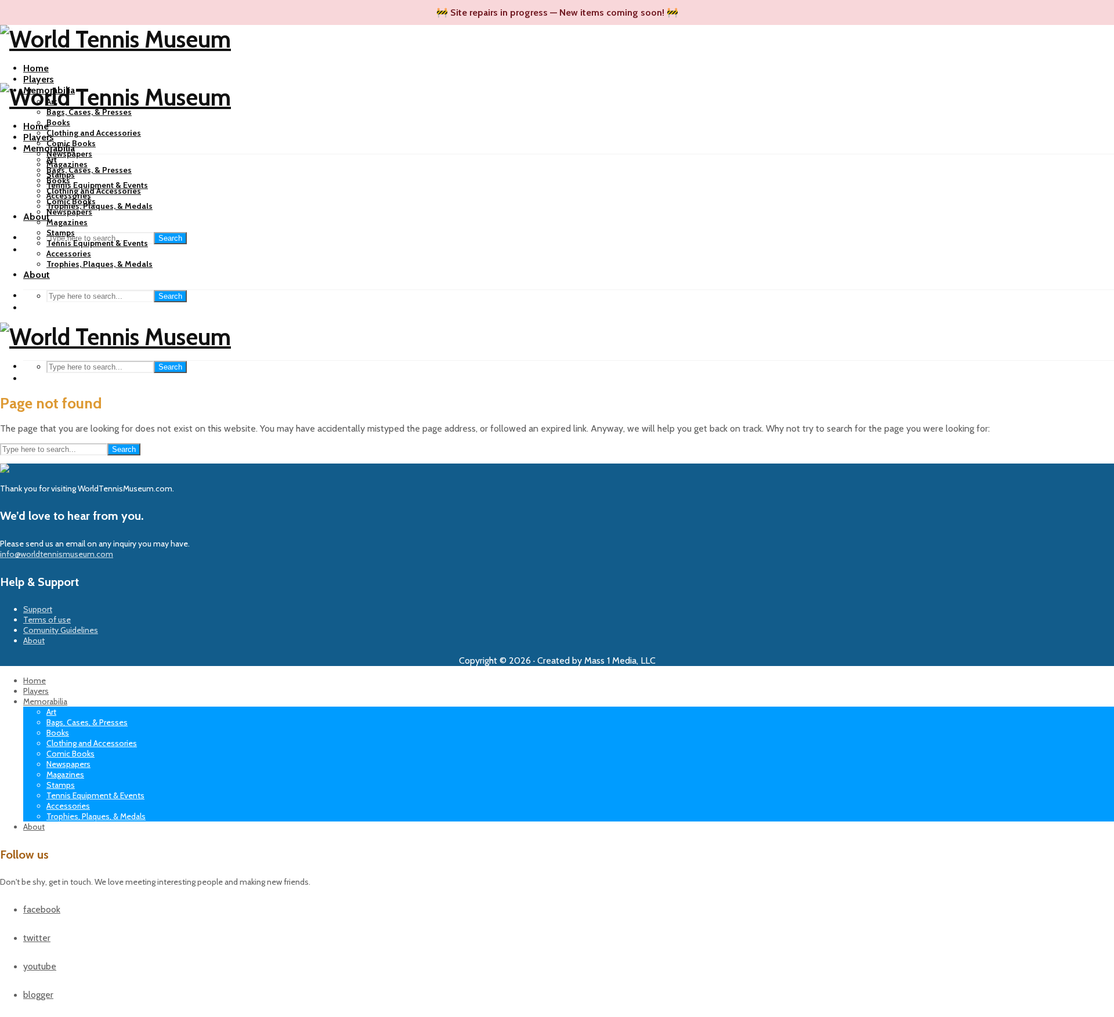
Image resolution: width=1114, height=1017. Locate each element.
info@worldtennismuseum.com (56, 554)
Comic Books (71, 201)
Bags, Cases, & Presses (89, 112)
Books (58, 122)
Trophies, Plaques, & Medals (99, 206)
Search (170, 238)
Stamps (60, 232)
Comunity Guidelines (60, 630)
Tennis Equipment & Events (97, 185)
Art (51, 159)
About (36, 274)
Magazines (67, 164)
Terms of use (47, 619)
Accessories (68, 253)
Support (37, 609)
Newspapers (69, 154)
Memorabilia (49, 148)
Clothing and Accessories (93, 133)
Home (36, 68)
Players (38, 79)
